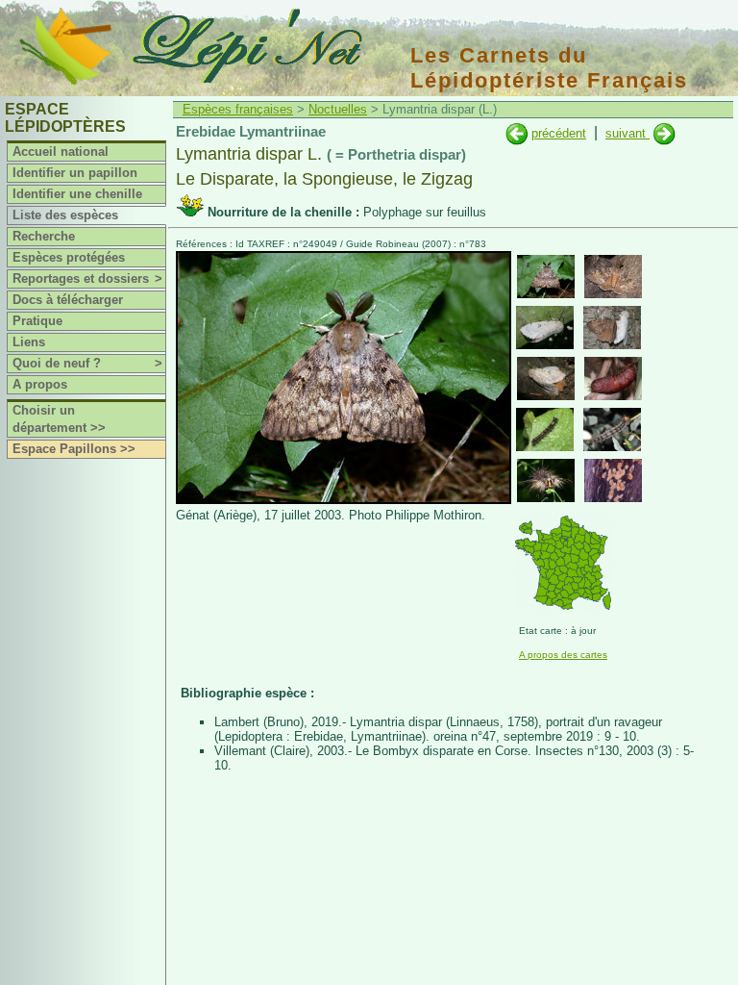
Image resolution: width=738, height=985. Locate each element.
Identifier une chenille (77, 194)
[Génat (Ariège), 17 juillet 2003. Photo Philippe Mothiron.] (343, 499)
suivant (627, 133)
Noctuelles (337, 109)
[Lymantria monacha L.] (516, 133)
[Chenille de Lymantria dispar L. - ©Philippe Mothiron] (545, 429)
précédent (558, 133)
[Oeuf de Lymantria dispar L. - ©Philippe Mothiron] (613, 480)
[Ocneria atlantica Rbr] (664, 133)
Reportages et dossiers (87, 278)
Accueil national (60, 151)
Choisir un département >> (59, 419)
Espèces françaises (238, 109)
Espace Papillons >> (73, 449)
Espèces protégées (68, 257)
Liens (28, 342)
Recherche (43, 236)
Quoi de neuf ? (87, 363)
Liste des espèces (65, 215)
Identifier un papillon (74, 172)
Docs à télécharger (67, 299)
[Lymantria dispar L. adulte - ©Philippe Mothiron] (546, 276)
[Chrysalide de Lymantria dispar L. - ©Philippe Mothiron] (613, 378)
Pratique (37, 321)
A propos (39, 384)
